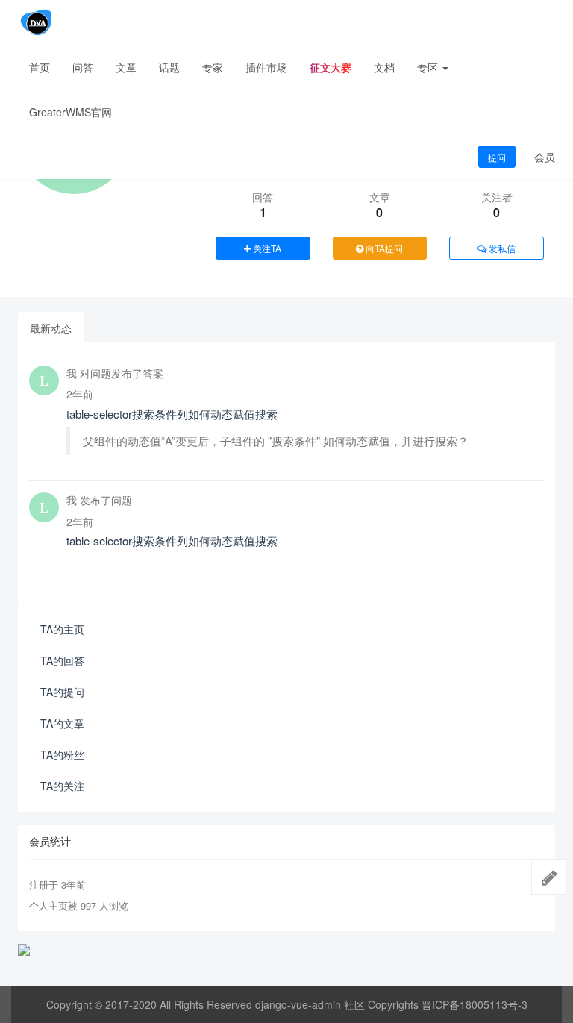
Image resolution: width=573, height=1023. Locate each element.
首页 (39, 67)
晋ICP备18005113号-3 (474, 1004)
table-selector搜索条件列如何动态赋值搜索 (172, 414)
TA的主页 (62, 629)
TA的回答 (62, 660)
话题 (169, 67)
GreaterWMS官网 (70, 111)
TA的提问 (62, 691)
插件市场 (266, 67)
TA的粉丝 (62, 754)
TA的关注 (62, 785)
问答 (82, 67)
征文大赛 (330, 67)
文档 (384, 67)
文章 (126, 67)
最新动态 (51, 327)
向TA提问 (383, 248)
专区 (429, 67)
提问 (497, 157)
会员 (544, 156)
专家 (212, 67)
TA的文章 (62, 723)
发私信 (501, 248)
